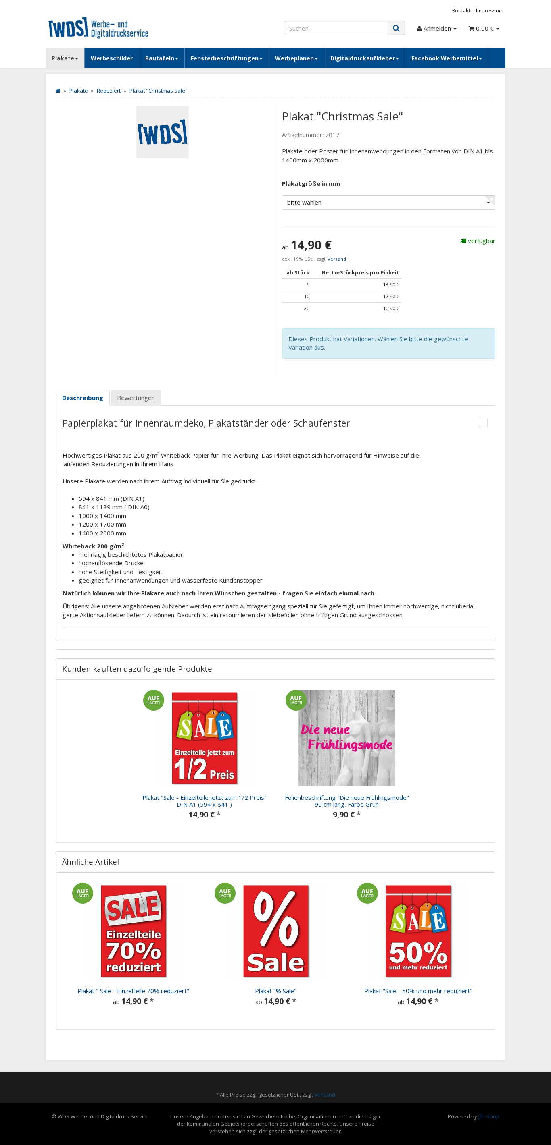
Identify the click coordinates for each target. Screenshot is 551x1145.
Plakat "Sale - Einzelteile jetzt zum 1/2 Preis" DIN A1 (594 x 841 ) (204, 800)
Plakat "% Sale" (275, 991)
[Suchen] (396, 28)
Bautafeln (159, 58)
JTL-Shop (488, 1116)
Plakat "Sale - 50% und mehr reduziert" (418, 991)
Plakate (63, 58)
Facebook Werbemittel (444, 58)
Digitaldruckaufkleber (362, 58)
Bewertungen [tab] (136, 398)
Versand (337, 259)
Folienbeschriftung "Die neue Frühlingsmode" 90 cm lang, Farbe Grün (347, 800)
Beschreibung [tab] (82, 398)
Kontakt (461, 10)
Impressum (489, 10)
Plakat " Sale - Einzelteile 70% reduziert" (133, 991)
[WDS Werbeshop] (118, 27)
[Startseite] (58, 90)
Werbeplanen (294, 58)
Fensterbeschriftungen (225, 58)
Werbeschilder (112, 58)
